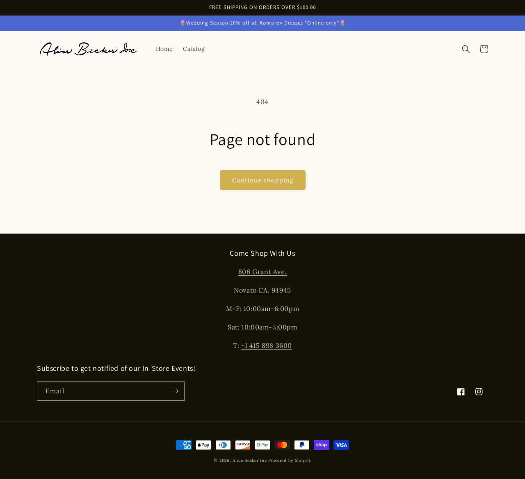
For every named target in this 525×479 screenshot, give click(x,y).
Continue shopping (262, 180)
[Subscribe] (175, 391)
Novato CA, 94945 (262, 290)
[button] (466, 49)
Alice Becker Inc (250, 460)
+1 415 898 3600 (266, 345)
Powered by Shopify (289, 460)
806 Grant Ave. (262, 272)
